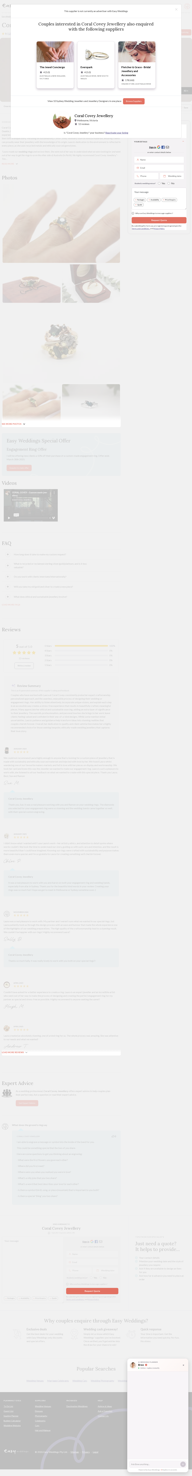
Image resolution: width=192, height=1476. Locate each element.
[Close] (176, 9)
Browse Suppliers (134, 101)
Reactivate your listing (116, 132)
